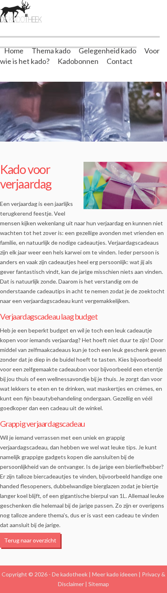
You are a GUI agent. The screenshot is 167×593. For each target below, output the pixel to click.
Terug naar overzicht (30, 540)
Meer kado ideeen (114, 574)
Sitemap (98, 583)
